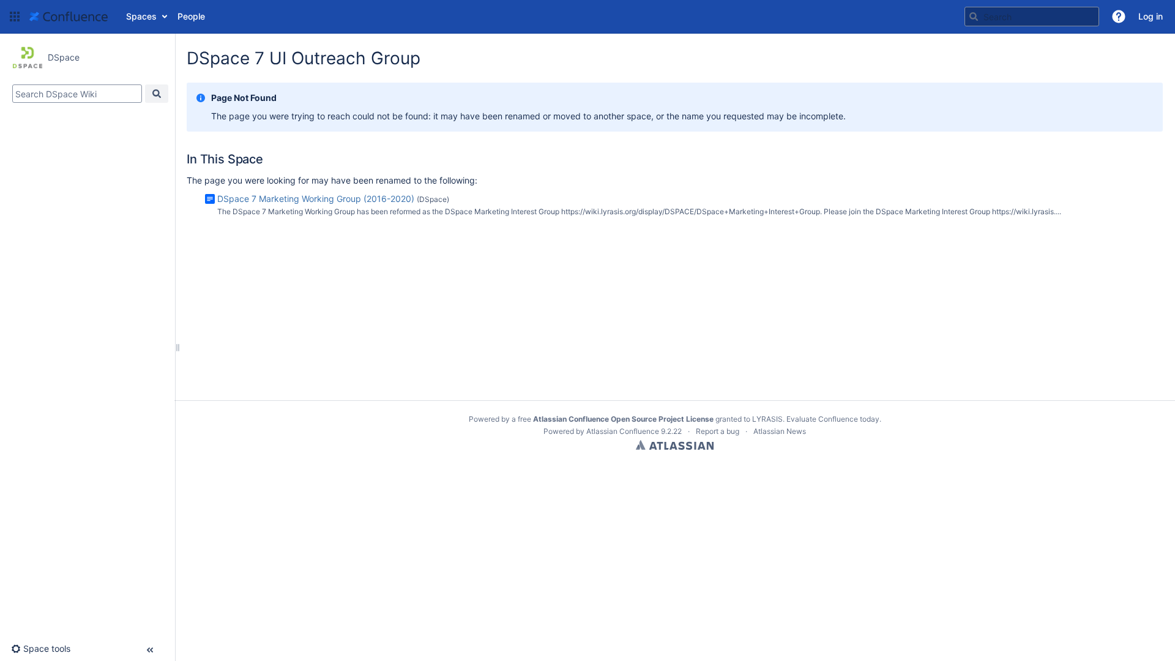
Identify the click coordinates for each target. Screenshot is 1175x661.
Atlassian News (779, 431)
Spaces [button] (141, 16)
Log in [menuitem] (1150, 16)
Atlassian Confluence (622, 431)
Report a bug (717, 431)
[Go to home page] (68, 16)
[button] (14, 16)
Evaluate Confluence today (832, 419)
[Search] (974, 16)
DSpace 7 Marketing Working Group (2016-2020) (315, 198)
